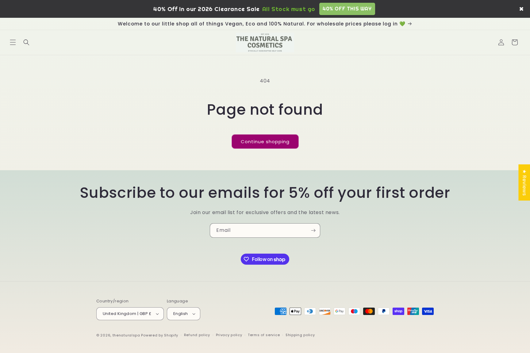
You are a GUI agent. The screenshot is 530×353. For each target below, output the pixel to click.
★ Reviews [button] (524, 182)
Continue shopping (265, 141)
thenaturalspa (126, 335)
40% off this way (347, 9)
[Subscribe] (313, 230)
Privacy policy (229, 335)
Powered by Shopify (159, 335)
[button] (13, 42)
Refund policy (197, 335)
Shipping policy (300, 335)
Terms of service (264, 335)
